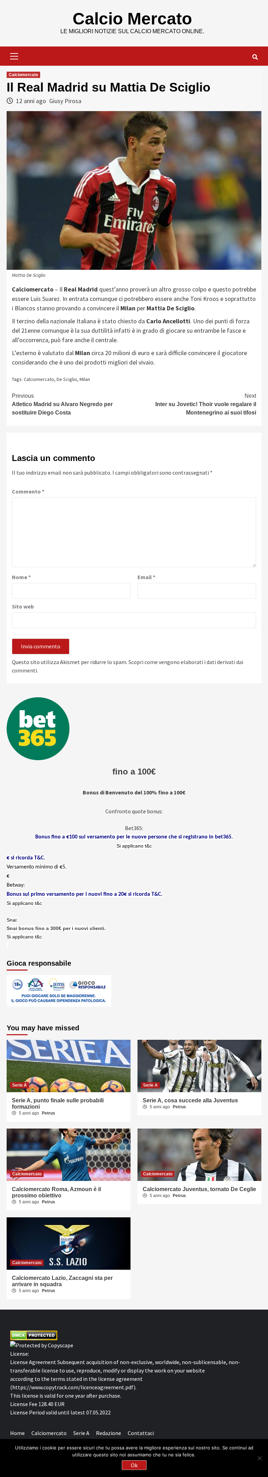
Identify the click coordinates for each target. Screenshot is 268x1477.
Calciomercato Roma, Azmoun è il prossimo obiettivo (56, 1192)
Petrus (48, 1113)
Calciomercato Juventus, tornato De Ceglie (199, 1189)
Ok (134, 1465)
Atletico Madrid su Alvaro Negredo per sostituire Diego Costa (62, 404)
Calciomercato (23, 74)
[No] (259, 1458)
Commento (28, 491)
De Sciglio (67, 379)
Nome (21, 577)
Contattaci (141, 1432)
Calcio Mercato (132, 18)
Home (17, 1432)
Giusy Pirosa (65, 101)
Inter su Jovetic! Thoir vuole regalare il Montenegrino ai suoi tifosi (205, 404)
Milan (85, 379)
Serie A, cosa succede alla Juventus (190, 1100)
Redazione (108, 1432)
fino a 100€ (134, 771)
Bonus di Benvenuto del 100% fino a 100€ (134, 792)
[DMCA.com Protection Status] (33, 1334)
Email (146, 577)
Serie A (19, 1085)
